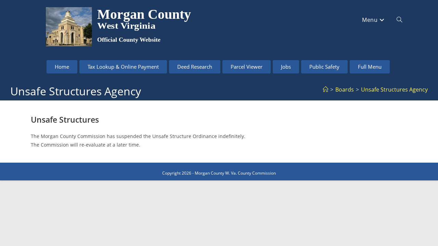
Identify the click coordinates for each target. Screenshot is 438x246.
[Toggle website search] (399, 19)
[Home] (325, 89)
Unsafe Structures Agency (394, 89)
